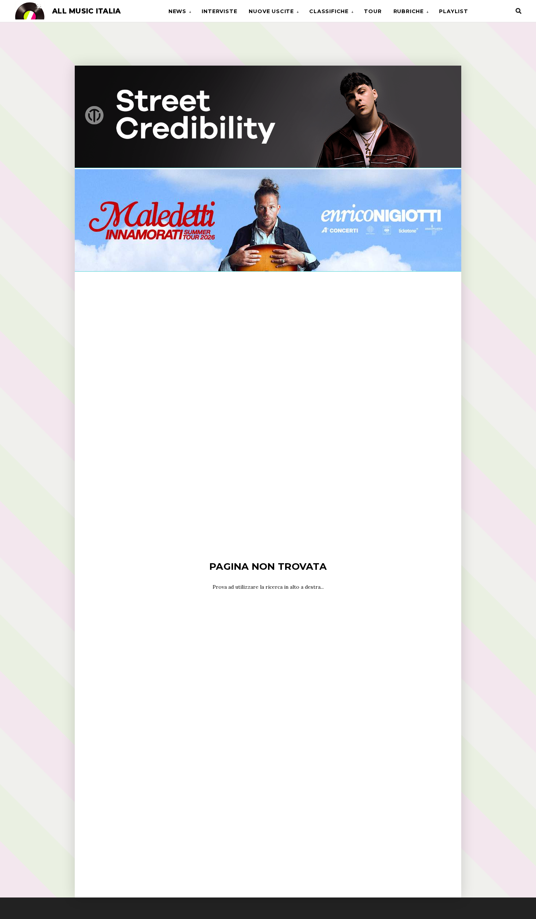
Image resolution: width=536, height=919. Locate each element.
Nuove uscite (271, 11)
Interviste (219, 11)
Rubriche (408, 11)
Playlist (453, 11)
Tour (372, 11)
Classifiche (329, 11)
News (177, 11)
